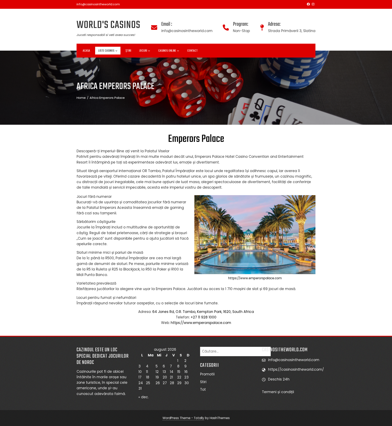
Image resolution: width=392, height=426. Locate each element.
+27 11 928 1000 (203, 317)
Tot (203, 389)
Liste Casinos (106, 50)
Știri (128, 50)
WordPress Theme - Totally (183, 418)
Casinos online (167, 50)
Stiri (203, 381)
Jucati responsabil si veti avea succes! (106, 35)
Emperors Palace (196, 139)
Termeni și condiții (278, 391)
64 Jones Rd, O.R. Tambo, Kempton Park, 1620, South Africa (203, 311)
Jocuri (143, 50)
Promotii (207, 374)
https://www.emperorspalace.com (255, 278)
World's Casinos (108, 25)
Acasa (86, 50)
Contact (192, 50)
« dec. (143, 397)
